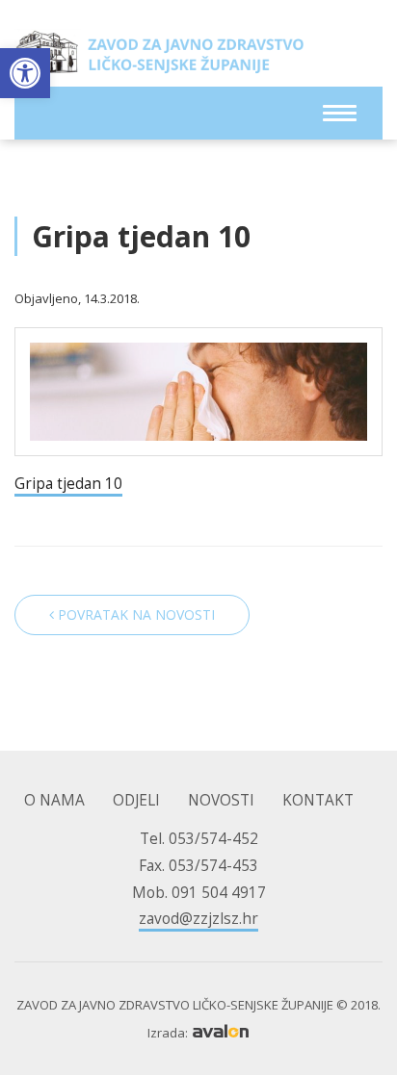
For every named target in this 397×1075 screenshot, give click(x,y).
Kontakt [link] (318, 800)
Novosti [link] (221, 800)
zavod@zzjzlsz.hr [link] (198, 919)
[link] (25, 73)
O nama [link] (54, 800)
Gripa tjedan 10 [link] (68, 484)
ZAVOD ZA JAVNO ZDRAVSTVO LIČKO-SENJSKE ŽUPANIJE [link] (159, 58)
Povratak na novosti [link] (134, 614)
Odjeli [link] (136, 800)
